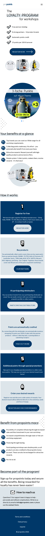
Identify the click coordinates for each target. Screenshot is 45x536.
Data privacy (22, 522)
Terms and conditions (22, 517)
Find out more (22, 344)
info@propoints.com (25, 502)
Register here (22, 228)
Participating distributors (22, 305)
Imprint (22, 527)
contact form (13, 505)
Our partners (22, 269)
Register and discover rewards (22, 408)
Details (22, 98)
